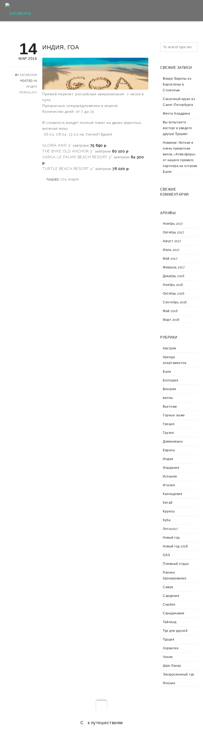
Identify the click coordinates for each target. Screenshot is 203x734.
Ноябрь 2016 (173, 285)
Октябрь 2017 (173, 232)
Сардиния (171, 596)
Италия (169, 485)
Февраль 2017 (174, 267)
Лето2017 (170, 529)
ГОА (64, 179)
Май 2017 (170, 258)
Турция (168, 639)
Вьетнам (170, 406)
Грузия (168, 433)
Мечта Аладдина (176, 113)
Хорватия (170, 648)
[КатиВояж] (18, 10)
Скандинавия (173, 613)
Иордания (171, 468)
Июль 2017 (171, 250)
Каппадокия (172, 494)
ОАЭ (166, 555)
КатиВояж (28, 75)
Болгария (170, 380)
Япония (169, 683)
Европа (169, 450)
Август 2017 (172, 241)
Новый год (171, 537)
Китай (168, 503)
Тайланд (170, 622)
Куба (166, 520)
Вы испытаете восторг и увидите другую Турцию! (177, 128)
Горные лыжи (174, 415)
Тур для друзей (175, 631)
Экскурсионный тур (178, 674)
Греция (168, 424)
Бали (167, 371)
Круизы (169, 511)
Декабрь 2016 (173, 276)
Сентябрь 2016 (175, 302)
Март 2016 (171, 320)
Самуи (168, 587)
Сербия (169, 604)
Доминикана (173, 441)
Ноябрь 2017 (173, 224)
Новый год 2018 (175, 546)
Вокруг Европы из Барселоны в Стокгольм (177, 84)
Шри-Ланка (172, 666)
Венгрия (169, 389)
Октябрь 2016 (173, 293)
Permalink (28, 92)
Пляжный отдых (176, 564)
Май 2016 (170, 311)
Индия (31, 86)
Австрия (169, 348)
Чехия (168, 657)
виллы (168, 398)
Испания (170, 476)
